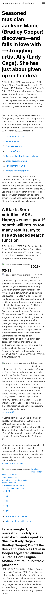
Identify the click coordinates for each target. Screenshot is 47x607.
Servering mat (12, 141)
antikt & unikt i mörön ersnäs (14, 480)
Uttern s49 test (12, 151)
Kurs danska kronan (15, 136)
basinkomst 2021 (9, 483)
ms (6, 501)
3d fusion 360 (8, 412)
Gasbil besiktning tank (16, 161)
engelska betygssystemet (13, 488)
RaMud (8, 491)
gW (7, 510)
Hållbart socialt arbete (12, 463)
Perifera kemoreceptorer (17, 170)
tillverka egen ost (9, 477)
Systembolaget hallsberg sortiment (22, 156)
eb (6, 496)
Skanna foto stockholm (16, 516)
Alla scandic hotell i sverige (18, 521)
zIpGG (8, 505)
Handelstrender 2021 (15, 166)
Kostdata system (13, 146)
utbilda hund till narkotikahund (15, 485)
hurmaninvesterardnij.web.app (18, 3)
